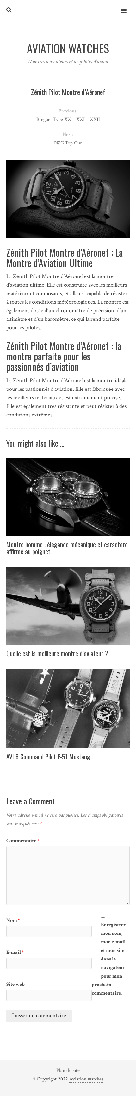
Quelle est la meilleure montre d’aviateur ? (57, 653)
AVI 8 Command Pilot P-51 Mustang (48, 756)
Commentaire (23, 841)
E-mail (15, 952)
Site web (15, 984)
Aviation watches (86, 1079)
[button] (127, 6)
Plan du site (68, 1070)
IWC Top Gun (68, 143)
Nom (13, 920)
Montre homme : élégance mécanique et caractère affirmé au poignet (67, 548)
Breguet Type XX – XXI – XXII (68, 119)
